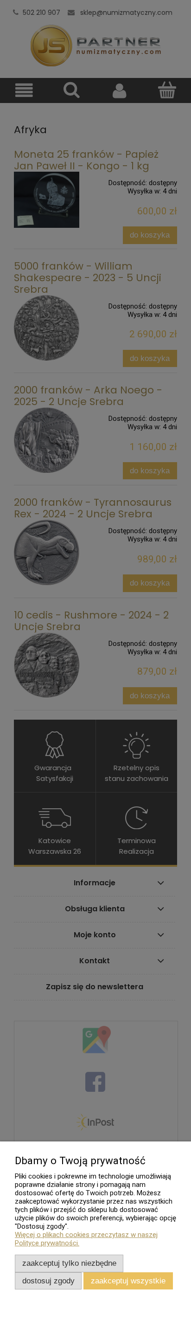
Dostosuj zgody (48, 1280)
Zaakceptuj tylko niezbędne (69, 1263)
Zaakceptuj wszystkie (128, 1280)
